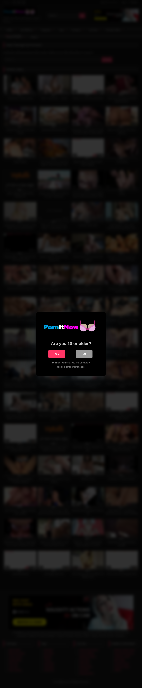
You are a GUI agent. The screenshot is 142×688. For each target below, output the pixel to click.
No (84, 354)
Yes (56, 354)
